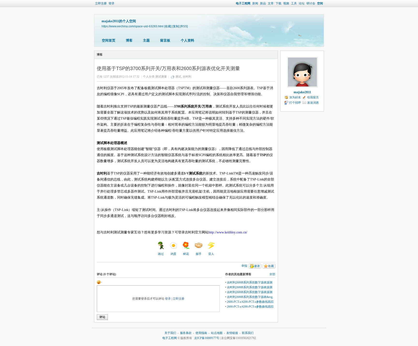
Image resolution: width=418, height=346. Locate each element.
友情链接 (232, 333)
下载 (278, 3)
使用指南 (201, 333)
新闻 (255, 3)
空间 (320, 3)
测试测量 (161, 76)
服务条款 (186, 333)
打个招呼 (295, 102)
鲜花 (186, 254)
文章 (271, 3)
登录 (111, 3)
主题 (146, 40)
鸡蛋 (173, 254)
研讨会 (310, 3)
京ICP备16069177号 (206, 338)
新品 (263, 3)
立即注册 (101, 3)
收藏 (271, 266)
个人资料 (187, 40)
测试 (178, 76)
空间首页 (108, 40)
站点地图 (217, 333)
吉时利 (187, 76)
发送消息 (313, 102)
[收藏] (168, 26)
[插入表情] (99, 281)
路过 (161, 254)
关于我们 (170, 333)
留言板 (165, 40)
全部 (272, 274)
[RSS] (184, 26)
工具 (294, 3)
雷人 (211, 254)
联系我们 (248, 333)
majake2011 (302, 92)
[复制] (175, 26)
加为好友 (295, 97)
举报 (244, 265)
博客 (129, 40)
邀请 (257, 266)
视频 (286, 3)
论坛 (302, 3)
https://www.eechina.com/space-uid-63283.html (133, 26)
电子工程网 (243, 3)
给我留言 (313, 97)
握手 (199, 254)
